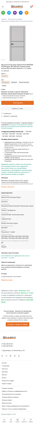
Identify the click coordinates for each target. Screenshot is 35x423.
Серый (4, 85)
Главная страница (7, 388)
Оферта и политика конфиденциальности (14, 391)
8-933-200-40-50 (25, 1)
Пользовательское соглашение (11, 394)
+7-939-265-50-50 (7, 346)
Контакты (5, 369)
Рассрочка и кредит (8, 380)
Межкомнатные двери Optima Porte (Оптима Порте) (17, 21)
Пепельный (5, 82)
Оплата (4, 377)
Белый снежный (24, 82)
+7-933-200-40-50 (7, 344)
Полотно (4, 76)
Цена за (3, 73)
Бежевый (14, 82)
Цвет (2, 79)
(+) (14, 96)
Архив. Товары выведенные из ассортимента (15, 406)
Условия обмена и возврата (10, 397)
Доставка (5, 372)
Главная (3, 19)
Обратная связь (7, 403)
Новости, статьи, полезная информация (14, 409)
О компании (5, 366)
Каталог (4, 363)
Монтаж (4, 375)
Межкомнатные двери (15, 19)
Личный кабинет (7, 400)
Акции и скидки (6, 383)
